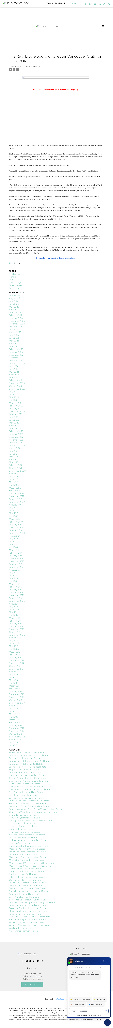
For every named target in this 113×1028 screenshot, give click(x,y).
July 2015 (13, 641)
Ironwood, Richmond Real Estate (24, 832)
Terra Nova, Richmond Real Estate (25, 914)
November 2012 (16, 731)
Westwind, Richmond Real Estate (24, 928)
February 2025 (16, 349)
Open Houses (15, 285)
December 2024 (17, 355)
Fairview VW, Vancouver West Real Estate (29, 801)
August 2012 (15, 740)
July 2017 (13, 573)
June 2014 (14, 677)
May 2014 (13, 680)
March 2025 (15, 347)
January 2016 (15, 624)
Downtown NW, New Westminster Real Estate (30, 787)
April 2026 (14, 310)
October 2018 (15, 530)
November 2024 (17, 358)
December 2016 (16, 593)
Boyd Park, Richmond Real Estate (24, 758)
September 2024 (17, 364)
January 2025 (16, 352)
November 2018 (16, 528)
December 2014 (16, 661)
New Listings (15, 283)
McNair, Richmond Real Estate (23, 855)
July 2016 (13, 607)
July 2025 (14, 335)
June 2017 (14, 576)
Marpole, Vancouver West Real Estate (27, 849)
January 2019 (15, 525)
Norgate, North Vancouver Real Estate (27, 872)
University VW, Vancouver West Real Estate (29, 917)
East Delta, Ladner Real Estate (23, 795)
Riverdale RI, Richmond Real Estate (25, 886)
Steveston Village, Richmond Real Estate (28, 911)
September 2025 (17, 330)
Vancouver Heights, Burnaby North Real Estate (31, 920)
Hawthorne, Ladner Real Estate (24, 824)
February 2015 (16, 655)
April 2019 (14, 516)
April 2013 (14, 717)
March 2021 (14, 462)
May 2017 (13, 579)
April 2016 (14, 615)
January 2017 (15, 590)
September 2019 (17, 502)
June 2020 (14, 480)
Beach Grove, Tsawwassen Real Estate (27, 753)
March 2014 (14, 686)
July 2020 (14, 477)
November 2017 (16, 562)
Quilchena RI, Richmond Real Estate (26, 880)
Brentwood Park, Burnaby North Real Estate (29, 761)
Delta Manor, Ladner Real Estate (24, 784)
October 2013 (15, 700)
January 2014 (15, 692)
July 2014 (13, 675)
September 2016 (17, 601)
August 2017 (15, 570)
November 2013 (16, 697)
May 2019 (13, 513)
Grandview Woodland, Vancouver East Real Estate (33, 812)
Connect (73, 4)
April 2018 (13, 547)
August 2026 (15, 298)
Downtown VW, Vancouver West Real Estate (30, 790)
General (13, 277)
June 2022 (14, 420)
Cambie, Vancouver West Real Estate (26, 775)
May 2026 (14, 307)
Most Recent (15, 296)
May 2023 (14, 398)
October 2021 (15, 443)
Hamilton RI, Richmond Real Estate (25, 818)
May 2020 (14, 482)
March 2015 (14, 652)
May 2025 (14, 341)
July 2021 (13, 451)
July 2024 (14, 366)
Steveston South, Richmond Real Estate (27, 908)
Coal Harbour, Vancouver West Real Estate (29, 781)
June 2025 (14, 338)
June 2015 (14, 644)
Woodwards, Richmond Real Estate (25, 931)
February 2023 (16, 406)
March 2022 (15, 429)
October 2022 (15, 414)
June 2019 (14, 511)
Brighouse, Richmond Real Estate (24, 770)
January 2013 (15, 726)
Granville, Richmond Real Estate (24, 815)
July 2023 (14, 392)
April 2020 (14, 485)
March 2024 (15, 378)
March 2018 (14, 550)
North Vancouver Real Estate (22, 874)
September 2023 (17, 389)
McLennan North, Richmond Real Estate (27, 852)
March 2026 (15, 313)
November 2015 (16, 629)
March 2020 (15, 488)
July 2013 (13, 709)
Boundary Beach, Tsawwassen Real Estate (29, 756)
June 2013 (14, 711)
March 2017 (14, 584)
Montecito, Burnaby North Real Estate (27, 860)
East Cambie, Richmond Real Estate (26, 792)
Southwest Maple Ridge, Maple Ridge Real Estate (32, 903)
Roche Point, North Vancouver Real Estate (28, 891)
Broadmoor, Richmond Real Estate (25, 773)
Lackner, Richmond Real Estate (23, 838)
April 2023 (14, 400)
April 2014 (14, 683)
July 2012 (13, 743)
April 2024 (14, 375)
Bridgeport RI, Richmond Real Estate (26, 764)
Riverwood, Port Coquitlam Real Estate (27, 889)
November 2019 (16, 496)
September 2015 (17, 635)
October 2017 (15, 564)
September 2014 (17, 669)
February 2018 (16, 553)
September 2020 (17, 471)
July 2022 (14, 417)
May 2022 (14, 423)
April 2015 (14, 649)
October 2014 (15, 666)
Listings (12, 280)
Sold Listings (15, 288)
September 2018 (17, 533)
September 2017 (17, 567)
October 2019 (15, 499)
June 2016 (14, 610)
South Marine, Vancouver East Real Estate (29, 900)
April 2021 (14, 460)
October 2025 (16, 327)
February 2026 (16, 315)
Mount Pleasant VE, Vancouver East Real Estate (31, 863)
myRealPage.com (61, 999)
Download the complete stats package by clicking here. (55, 258)
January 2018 (15, 556)
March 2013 (14, 720)
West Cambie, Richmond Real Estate (26, 923)
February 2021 (16, 465)
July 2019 (13, 508)
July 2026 (14, 301)
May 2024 (14, 372)
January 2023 (16, 409)
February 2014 (16, 689)
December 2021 (16, 437)
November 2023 (17, 383)
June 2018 (14, 542)
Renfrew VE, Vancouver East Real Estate (28, 883)
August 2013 (15, 706)
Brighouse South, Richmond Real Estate (27, 767)
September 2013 (17, 703)
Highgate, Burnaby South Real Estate (26, 826)
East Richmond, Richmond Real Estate (26, 798)
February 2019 (16, 522)
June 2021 (14, 454)
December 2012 (16, 728)
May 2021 (13, 457)
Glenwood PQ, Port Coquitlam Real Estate (29, 807)
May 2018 (13, 545)
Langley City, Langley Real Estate (25, 843)
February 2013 (16, 723)
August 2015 (15, 638)
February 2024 (16, 380)
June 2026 (14, 304)
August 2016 (15, 604)
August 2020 (15, 474)
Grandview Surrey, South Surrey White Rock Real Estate (35, 809)
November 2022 (17, 412)
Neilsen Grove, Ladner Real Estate (25, 869)
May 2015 (13, 646)
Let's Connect (32, 984)
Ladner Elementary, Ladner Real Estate (27, 840)
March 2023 (15, 403)
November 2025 (17, 324)
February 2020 (16, 491)
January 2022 (16, 434)
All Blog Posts (15, 274)
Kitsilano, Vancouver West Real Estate (27, 835)
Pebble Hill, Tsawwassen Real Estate (26, 877)
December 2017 (16, 559)
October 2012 (15, 734)
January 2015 (15, 658)
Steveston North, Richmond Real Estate (27, 906)
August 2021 (15, 448)
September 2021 (17, 446)
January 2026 (16, 318)
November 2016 (16, 595)
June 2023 (14, 395)
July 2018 (13, 539)
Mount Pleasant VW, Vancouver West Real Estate (32, 866)
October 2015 (15, 632)
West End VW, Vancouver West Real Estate (29, 925)
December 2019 (16, 494)
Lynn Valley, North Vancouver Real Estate (28, 846)
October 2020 (16, 468)
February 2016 (16, 621)
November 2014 (16, 663)
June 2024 (14, 369)
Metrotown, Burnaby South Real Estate (27, 857)
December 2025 (17, 321)
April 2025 (14, 344)
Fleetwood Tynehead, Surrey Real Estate (28, 804)
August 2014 (15, 672)
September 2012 (17, 737)
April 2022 (14, 426)
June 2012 (14, 745)
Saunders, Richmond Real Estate (24, 894)
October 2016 (15, 598)
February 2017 (16, 587)
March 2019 (14, 519)
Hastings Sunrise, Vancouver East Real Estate (30, 821)
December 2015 (16, 627)
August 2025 (15, 332)
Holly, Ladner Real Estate (21, 829)
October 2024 (15, 361)
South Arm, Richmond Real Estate (25, 897)
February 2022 (16, 431)
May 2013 (13, 714)
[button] (86, 4)
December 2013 (16, 694)
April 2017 (13, 581)
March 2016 (14, 618)
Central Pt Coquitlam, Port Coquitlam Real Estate (32, 778)
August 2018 (15, 536)
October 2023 (15, 386)
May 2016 (13, 612)
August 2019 (15, 505)
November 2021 (16, 440)
